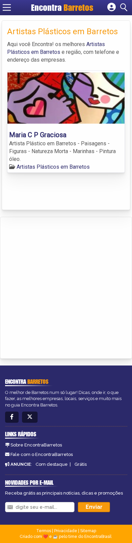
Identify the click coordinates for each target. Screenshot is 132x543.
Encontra (62, 7)
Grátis (80, 464)
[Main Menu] (7, 7)
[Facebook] (12, 417)
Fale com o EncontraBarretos (41, 454)
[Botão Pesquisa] (125, 7)
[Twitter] (30, 417)
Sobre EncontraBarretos (36, 444)
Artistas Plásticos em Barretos (53, 167)
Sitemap (88, 530)
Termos (43, 530)
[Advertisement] (66, 287)
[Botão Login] (111, 7)
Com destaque (52, 464)
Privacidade (65, 530)
